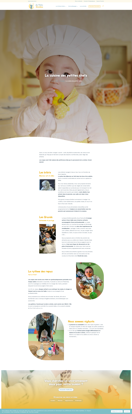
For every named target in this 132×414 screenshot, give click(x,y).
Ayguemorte (69, 400)
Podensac (78, 400)
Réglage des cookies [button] (117, 411)
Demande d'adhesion (66, 389)
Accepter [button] (127, 411)
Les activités (83, 6)
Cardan (53, 400)
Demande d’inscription (94, 6)
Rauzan (60, 400)
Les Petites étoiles (60, 6)
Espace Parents (100, 1)
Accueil (52, 81)
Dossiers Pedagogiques (89, 1)
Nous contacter (78, 1)
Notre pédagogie (72, 6)
